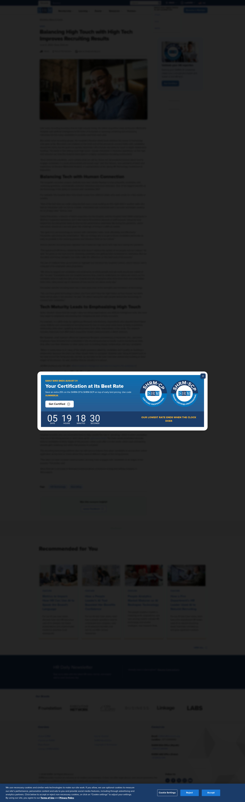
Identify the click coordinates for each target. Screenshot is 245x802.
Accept (211, 793)
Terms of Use (47, 797)
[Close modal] (203, 376)
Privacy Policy (66, 797)
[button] (59, 404)
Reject (189, 793)
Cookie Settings (167, 793)
